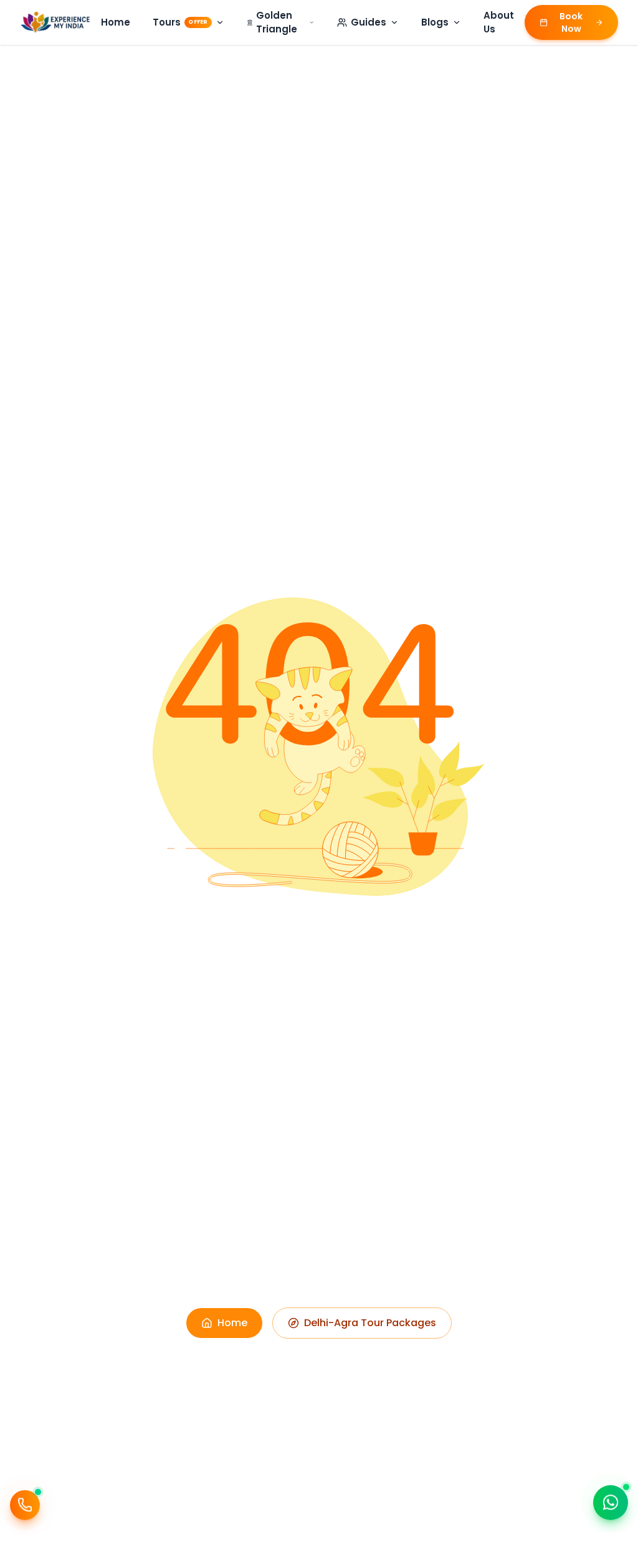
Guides (368, 22)
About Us (498, 22)
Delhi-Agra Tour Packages (370, 1323)
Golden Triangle (276, 22)
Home (115, 22)
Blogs (435, 22)
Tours (180, 22)
